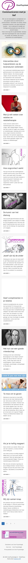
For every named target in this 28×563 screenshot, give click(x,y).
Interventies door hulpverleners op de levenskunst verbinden (13, 64)
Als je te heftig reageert (13, 443)
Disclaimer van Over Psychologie (14, 544)
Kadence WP (17, 559)
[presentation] (14, 50)
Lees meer (6, 89)
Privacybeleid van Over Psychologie (14, 549)
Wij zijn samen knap (12, 499)
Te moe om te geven (12, 394)
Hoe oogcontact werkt (13, 168)
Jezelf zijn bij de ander (13, 256)
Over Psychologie (17, 547)
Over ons (8, 547)
